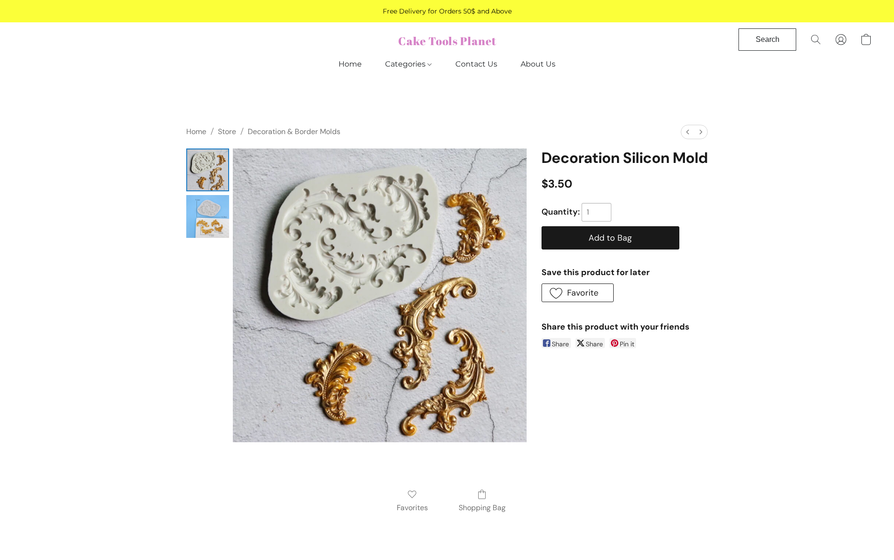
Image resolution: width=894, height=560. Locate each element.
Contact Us (476, 64)
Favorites (412, 508)
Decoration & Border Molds (294, 131)
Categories (406, 64)
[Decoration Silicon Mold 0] (207, 169)
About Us (538, 64)
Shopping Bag (482, 508)
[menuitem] (687, 132)
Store (227, 131)
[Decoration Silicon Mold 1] (207, 216)
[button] (447, 41)
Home (350, 64)
